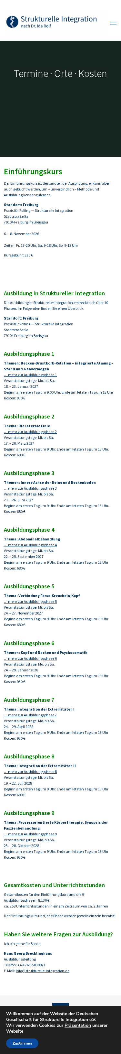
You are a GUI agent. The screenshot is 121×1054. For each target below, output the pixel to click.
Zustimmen (22, 1043)
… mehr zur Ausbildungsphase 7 (30, 714)
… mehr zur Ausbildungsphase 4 (30, 544)
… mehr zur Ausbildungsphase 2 (30, 431)
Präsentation (78, 1025)
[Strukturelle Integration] (56, 22)
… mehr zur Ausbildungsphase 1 (30, 374)
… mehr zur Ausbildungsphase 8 (30, 771)
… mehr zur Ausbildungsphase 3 (30, 488)
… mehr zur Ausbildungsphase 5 (30, 601)
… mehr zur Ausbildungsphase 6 (30, 658)
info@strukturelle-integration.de (42, 970)
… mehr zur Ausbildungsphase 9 (30, 833)
